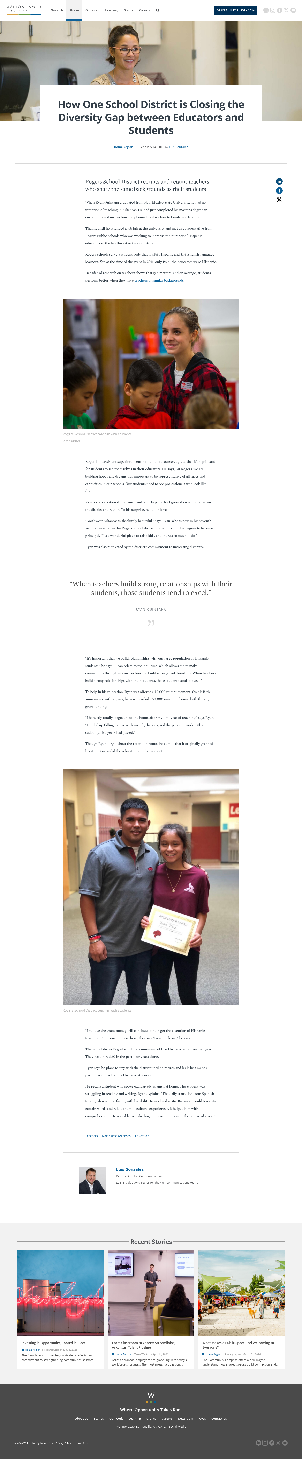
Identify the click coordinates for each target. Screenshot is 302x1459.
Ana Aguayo (232, 1354)
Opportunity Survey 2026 (236, 10)
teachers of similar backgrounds (159, 280)
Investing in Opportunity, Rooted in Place (54, 1343)
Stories (74, 10)
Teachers (91, 1136)
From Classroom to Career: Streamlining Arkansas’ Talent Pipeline (143, 1345)
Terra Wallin (141, 1354)
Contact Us (219, 1418)
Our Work (92, 10)
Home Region (123, 147)
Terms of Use (81, 1443)
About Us (56, 10)
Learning (111, 10)
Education (142, 1136)
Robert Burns (51, 1350)
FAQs (202, 1418)
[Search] (157, 10)
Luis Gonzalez (178, 147)
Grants (128, 10)
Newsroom (185, 1418)
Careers (144, 10)
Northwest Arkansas (116, 1136)
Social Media (177, 1427)
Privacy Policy (63, 1443)
